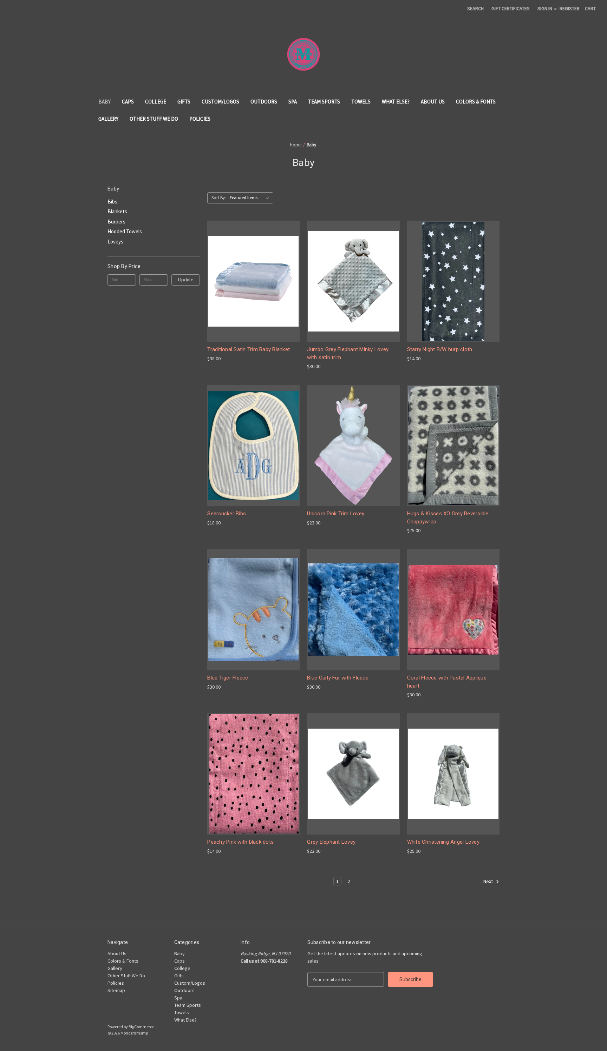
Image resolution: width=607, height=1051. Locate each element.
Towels (361, 101)
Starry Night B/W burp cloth (439, 349)
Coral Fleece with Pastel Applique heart (447, 682)
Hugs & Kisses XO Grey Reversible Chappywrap (448, 517)
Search (475, 8)
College (155, 101)
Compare (251, 281)
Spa (292, 101)
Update (185, 279)
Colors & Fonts (476, 101)
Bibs (112, 201)
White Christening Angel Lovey (443, 842)
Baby (104, 101)
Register (570, 8)
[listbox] (251, 198)
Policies (199, 118)
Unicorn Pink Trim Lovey (335, 513)
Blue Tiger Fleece (227, 678)
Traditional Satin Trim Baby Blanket (248, 349)
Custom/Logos (220, 101)
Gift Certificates (510, 8)
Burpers (116, 221)
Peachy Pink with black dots (240, 842)
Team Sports (324, 101)
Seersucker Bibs (226, 513)
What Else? (396, 101)
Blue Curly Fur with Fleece (337, 678)
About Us (433, 101)
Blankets (117, 211)
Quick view (248, 268)
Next (488, 881)
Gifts (183, 101)
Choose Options (253, 293)
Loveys (115, 241)
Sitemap (116, 990)
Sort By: (218, 198)
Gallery (108, 118)
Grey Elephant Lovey (331, 842)
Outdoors (263, 101)
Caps (128, 101)
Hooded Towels (124, 231)
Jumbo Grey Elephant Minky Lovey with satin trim (348, 353)
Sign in (544, 8)
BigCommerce (141, 1026)
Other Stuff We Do (154, 118)
